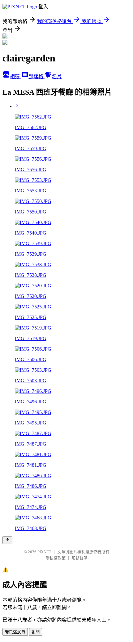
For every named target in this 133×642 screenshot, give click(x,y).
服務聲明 (79, 558)
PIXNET (44, 552)
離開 (36, 632)
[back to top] (7, 540)
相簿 (15, 76)
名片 (57, 76)
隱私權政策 (55, 558)
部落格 (36, 76)
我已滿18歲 (15, 632)
